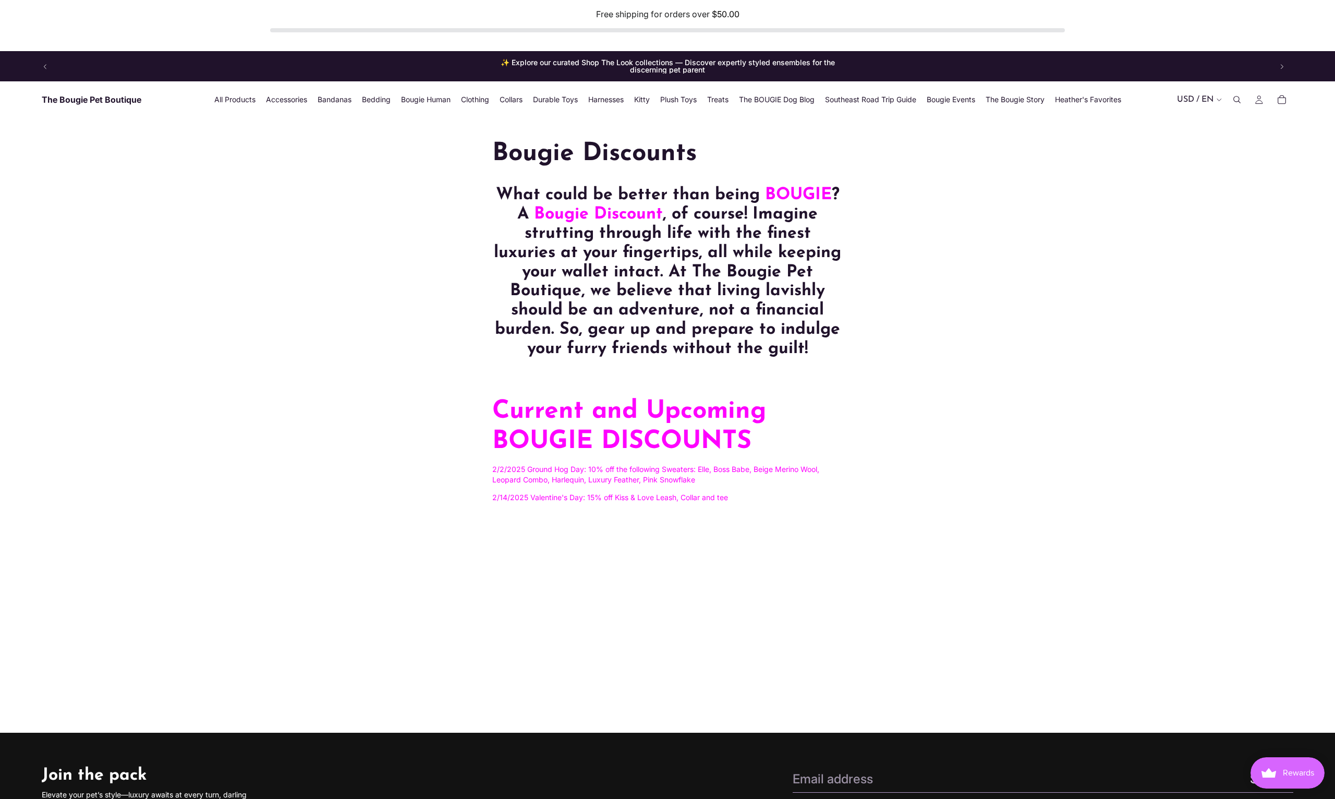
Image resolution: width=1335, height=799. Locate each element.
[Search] (1236, 100)
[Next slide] (1281, 66)
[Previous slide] (45, 66)
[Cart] (1281, 100)
